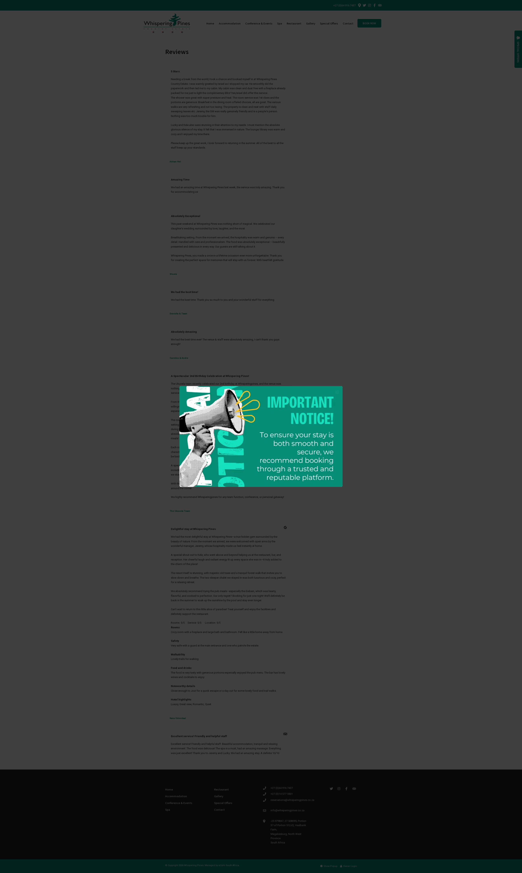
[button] (337, 392)
